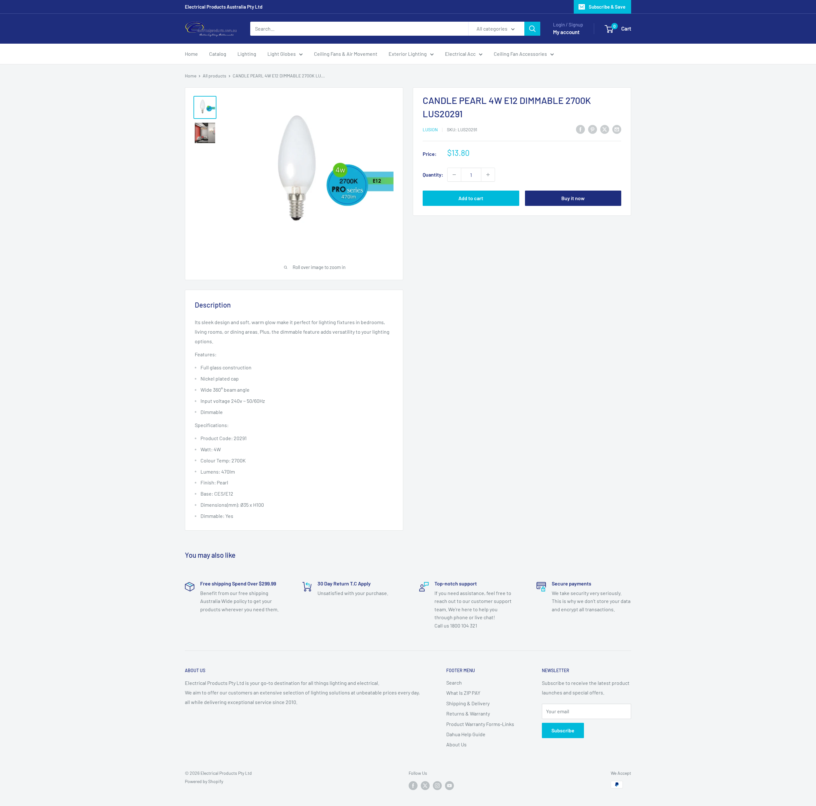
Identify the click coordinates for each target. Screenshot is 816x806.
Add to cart (470, 198)
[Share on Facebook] (580, 129)
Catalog (217, 54)
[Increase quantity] (488, 174)
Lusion (430, 129)
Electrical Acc (460, 54)
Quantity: (433, 174)
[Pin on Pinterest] (592, 129)
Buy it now (573, 198)
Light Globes (281, 54)
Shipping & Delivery (468, 703)
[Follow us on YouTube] (449, 785)
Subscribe (562, 730)
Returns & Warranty (468, 713)
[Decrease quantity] (454, 174)
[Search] (532, 29)
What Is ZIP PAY (463, 693)
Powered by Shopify (204, 781)
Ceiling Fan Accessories (520, 54)
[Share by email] (616, 129)
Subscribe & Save (607, 7)
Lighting (246, 54)
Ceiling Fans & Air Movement (345, 54)
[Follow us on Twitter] (425, 785)
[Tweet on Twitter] (604, 129)
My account (566, 32)
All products (214, 75)
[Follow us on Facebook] (413, 785)
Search (454, 682)
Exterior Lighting (408, 54)
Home (191, 54)
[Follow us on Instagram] (437, 785)
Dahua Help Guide (465, 734)
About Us (456, 744)
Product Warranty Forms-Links (480, 724)
